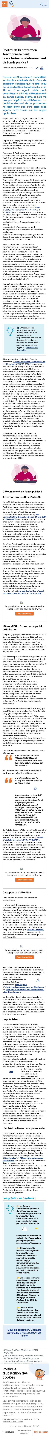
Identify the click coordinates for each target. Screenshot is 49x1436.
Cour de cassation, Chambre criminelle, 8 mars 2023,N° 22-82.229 (24, 1333)
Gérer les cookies (24, 613)
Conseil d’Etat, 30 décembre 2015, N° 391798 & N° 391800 (21, 209)
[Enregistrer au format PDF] (41, 69)
